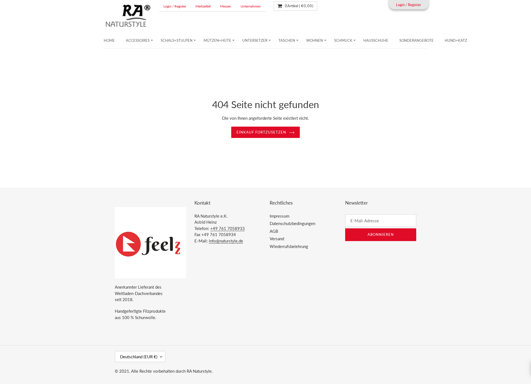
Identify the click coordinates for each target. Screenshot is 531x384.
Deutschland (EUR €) (138, 356)
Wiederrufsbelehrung (289, 246)
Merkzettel (203, 6)
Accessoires (138, 40)
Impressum (279, 215)
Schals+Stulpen (176, 40)
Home (109, 40)
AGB (274, 231)
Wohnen (314, 40)
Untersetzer (254, 40)
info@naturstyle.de (226, 240)
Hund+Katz (456, 40)
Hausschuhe (375, 40)
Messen (225, 6)
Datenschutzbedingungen (292, 223)
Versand (277, 238)
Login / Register (174, 6)
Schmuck (343, 40)
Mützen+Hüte (217, 40)
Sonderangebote (416, 40)
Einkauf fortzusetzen (261, 132)
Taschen (286, 40)
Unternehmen (251, 6)
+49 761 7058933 (227, 228)
